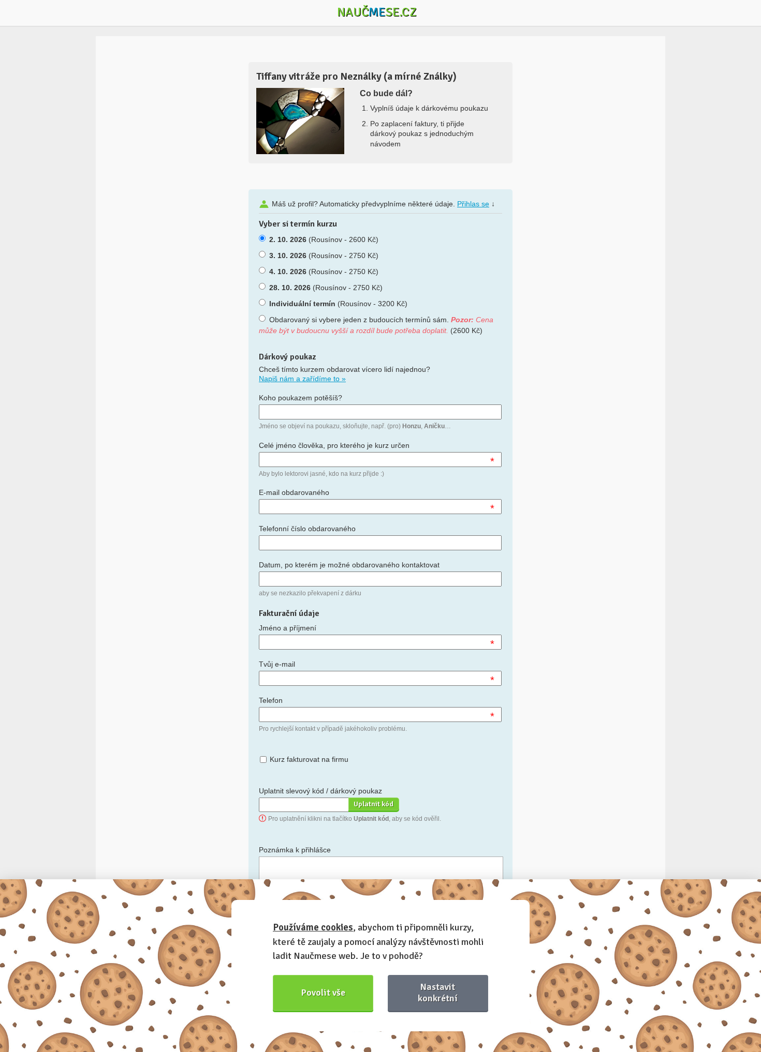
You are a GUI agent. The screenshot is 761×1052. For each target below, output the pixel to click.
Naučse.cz (377, 12)
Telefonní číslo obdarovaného (307, 528)
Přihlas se (473, 204)
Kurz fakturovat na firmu (309, 759)
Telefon (271, 700)
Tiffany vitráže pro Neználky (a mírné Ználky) (356, 76)
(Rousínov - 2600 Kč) (323, 239)
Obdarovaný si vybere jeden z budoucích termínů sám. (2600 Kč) (376, 325)
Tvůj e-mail (277, 664)
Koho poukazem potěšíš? (300, 398)
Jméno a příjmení (287, 628)
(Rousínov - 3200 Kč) (338, 303)
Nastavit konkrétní (438, 992)
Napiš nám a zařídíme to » (302, 378)
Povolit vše (323, 992)
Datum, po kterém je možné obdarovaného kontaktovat (349, 565)
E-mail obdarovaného (294, 492)
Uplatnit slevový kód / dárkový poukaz (320, 791)
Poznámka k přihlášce (295, 850)
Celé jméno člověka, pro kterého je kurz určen (334, 445)
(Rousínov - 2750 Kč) (323, 255)
